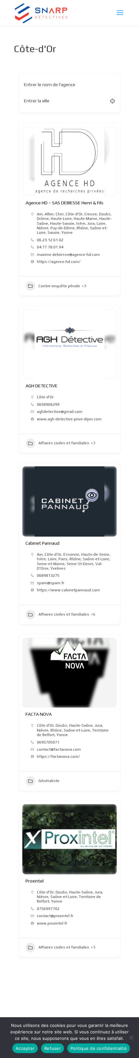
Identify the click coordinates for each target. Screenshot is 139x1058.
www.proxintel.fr (52, 923)
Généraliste (48, 781)
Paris (63, 559)
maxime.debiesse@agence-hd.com (68, 254)
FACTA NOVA (39, 714)
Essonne (71, 554)
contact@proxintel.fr (55, 916)
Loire (101, 223)
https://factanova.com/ (58, 756)
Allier (49, 214)
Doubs (105, 214)
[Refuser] (131, 1037)
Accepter (25, 1048)
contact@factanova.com (59, 749)
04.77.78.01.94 (50, 247)
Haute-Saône (81, 725)
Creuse (90, 214)
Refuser (52, 1048)
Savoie (53, 232)
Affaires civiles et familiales (63, 443)
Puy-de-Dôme (62, 228)
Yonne (67, 232)
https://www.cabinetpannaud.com (68, 590)
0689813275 (48, 575)
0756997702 (48, 908)
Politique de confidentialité (98, 1048)
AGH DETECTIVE (42, 385)
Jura (91, 223)
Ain (40, 214)
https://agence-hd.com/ (58, 261)
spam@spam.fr (50, 583)
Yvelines (58, 568)
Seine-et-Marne (51, 564)
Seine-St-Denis (80, 564)
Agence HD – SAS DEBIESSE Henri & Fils (64, 202)
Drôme (43, 218)
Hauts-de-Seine (95, 554)
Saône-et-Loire (96, 559)
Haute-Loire (61, 218)
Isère (80, 223)
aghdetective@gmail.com (59, 411)
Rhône (82, 228)
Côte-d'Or (74, 214)
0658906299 (48, 404)
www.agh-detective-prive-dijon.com (69, 419)
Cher (60, 214)
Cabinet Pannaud (42, 543)
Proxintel (35, 880)
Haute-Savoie (62, 223)
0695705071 (48, 742)
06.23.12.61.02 (50, 240)
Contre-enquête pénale (59, 286)
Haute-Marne (85, 218)
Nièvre (42, 228)
